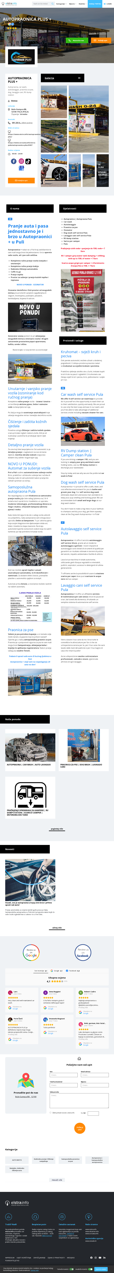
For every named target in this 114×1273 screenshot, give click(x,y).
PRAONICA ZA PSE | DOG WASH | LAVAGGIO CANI (81, 766)
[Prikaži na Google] (10, 992)
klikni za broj (22, 123)
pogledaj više (57, 829)
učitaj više (57, 928)
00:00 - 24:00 (17, 153)
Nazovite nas (78, 40)
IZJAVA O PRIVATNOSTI (56, 1258)
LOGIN (109, 4)
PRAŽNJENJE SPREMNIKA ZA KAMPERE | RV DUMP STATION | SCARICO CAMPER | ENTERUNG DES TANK (27, 812)
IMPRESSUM (9, 1258)
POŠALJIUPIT (79, 1128)
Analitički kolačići (81, 1269)
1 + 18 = (83, 1113)
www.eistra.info (91, 1229)
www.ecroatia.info (91, 1233)
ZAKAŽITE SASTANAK (66, 1234)
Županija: (20, 111)
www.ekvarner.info (92, 1231)
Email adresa (85, 1072)
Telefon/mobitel (56, 1082)
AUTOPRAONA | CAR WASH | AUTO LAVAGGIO (29, 765)
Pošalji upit (102, 40)
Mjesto (83, 1082)
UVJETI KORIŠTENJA (24, 1258)
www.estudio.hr (91, 1241)
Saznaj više (35, 1270)
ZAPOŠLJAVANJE (39, 1258)
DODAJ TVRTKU (95, 4)
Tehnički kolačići (63, 1269)
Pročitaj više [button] (83, 1007)
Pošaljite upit (22, 180)
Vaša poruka (54, 1092)
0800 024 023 (47, 1236)
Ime (51, 1072)
